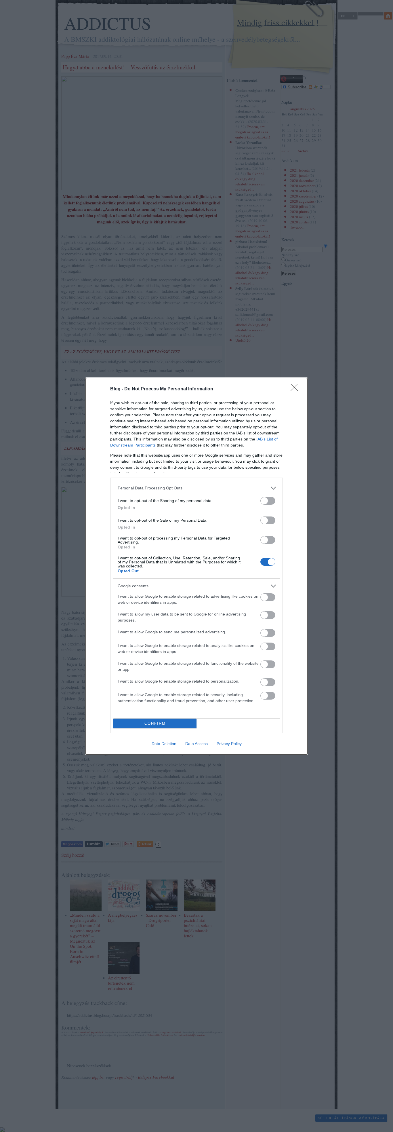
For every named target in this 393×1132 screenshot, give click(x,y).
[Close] (296, 389)
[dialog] (196, 566)
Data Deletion (164, 743)
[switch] (267, 501)
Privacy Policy (229, 743)
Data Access (196, 743)
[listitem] (196, 488)
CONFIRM (155, 723)
